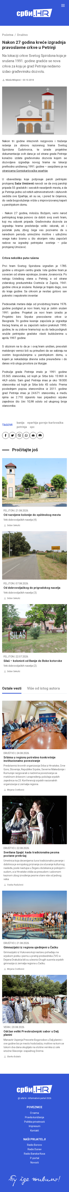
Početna (7, 35)
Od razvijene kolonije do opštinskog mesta (32, 515)
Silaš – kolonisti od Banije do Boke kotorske (33, 661)
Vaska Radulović (15, 885)
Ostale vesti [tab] (11, 688)
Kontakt (34, 1130)
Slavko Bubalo (14, 1056)
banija (20, 422)
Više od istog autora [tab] (43, 688)
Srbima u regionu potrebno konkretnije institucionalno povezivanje (30, 759)
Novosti (34, 1162)
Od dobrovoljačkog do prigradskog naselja (32, 587)
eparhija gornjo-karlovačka (45, 422)
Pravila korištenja (34, 1117)
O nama (34, 1112)
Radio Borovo (34, 1144)
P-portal (34, 1158)
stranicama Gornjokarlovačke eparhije (25, 170)
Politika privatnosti (34, 1121)
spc (32, 427)
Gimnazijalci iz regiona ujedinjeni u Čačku (31, 947)
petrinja (22, 427)
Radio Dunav (35, 1149)
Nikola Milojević (13, 80)
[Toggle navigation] (63, 5)
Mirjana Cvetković (15, 790)
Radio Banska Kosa (34, 1153)
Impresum (34, 1126)
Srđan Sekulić (13, 525)
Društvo (22, 35)
